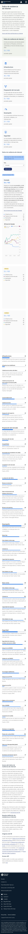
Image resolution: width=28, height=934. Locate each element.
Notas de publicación (6, 891)
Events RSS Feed (8, 906)
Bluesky (5, 894)
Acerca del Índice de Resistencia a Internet (12, 34)
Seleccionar (8, 169)
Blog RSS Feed (7, 901)
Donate (3, 879)
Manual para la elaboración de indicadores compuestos (13, 843)
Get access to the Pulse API (8, 888)
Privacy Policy (4, 915)
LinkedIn (6, 899)
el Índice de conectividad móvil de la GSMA (13, 849)
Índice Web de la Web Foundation (14, 852)
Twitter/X (6, 897)
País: (5, 163)
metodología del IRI (15, 813)
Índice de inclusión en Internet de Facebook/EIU (13, 850)
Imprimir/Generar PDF (8, 175)
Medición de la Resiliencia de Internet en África (13, 839)
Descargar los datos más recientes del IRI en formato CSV (14, 158)
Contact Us (4, 882)
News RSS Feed (7, 904)
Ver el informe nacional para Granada (13, 211)
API (7, 863)
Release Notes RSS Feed (9, 909)
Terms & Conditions (12, 915)
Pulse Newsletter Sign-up (7, 885)
